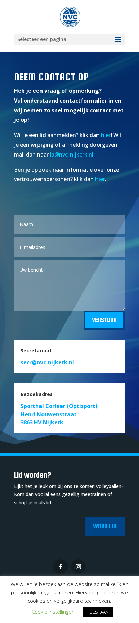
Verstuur (104, 319)
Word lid (105, 526)
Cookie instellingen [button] (53, 611)
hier (106, 135)
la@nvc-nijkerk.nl (71, 154)
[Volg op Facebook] (60, 566)
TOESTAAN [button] (98, 612)
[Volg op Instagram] (78, 566)
